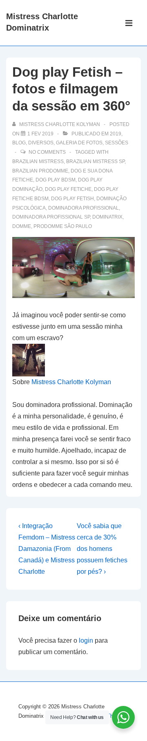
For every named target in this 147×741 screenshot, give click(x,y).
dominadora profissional (83, 208)
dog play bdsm (56, 180)
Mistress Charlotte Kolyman (71, 381)
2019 (115, 134)
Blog (19, 143)
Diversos (40, 143)
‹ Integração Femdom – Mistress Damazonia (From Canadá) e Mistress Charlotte (46, 548)
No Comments (47, 152)
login (86, 640)
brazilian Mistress (38, 161)
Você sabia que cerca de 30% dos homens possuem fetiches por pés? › (102, 548)
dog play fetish (72, 198)
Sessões (116, 143)
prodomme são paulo (62, 226)
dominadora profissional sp (51, 217)
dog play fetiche (68, 189)
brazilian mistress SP (95, 161)
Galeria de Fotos (79, 143)
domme (21, 226)
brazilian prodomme (40, 171)
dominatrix (107, 217)
